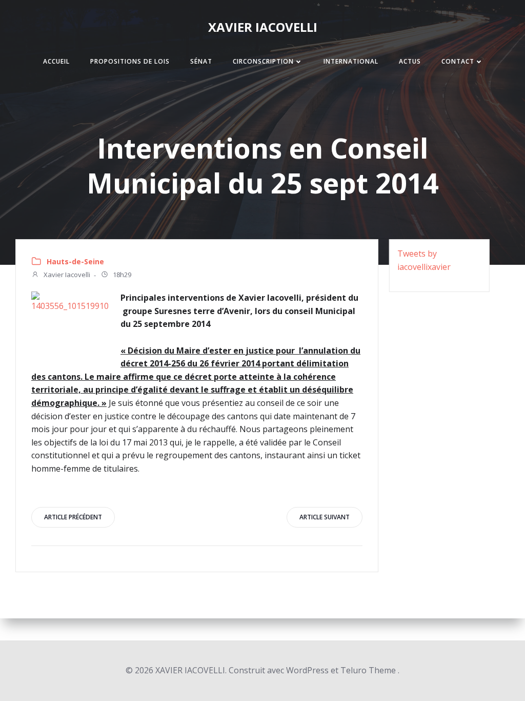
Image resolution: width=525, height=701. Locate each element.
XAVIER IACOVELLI (262, 26)
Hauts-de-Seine (75, 261)
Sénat (201, 61)
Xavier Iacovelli (66, 275)
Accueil (56, 61)
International (351, 61)
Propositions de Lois (130, 61)
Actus (410, 61)
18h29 (121, 275)
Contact (457, 61)
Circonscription (263, 61)
